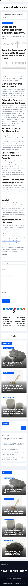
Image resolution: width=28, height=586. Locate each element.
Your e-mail (5, 263)
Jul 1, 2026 (10, 390)
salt (19, 36)
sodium (4, 38)
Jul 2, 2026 (11, 365)
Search (5, 423)
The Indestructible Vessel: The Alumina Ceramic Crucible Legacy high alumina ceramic (13, 411)
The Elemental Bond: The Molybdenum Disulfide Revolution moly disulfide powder (13, 453)
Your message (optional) (8, 276)
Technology (16, 583)
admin (15, 336)
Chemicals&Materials (7, 23)
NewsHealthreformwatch (15, 7)
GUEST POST (23, 583)
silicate (22, 36)
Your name (4, 257)
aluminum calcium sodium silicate (11, 241)
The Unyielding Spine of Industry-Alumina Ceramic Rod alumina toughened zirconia (14, 458)
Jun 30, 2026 (11, 415)
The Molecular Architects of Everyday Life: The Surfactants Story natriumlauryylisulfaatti (13, 386)
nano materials (4, 564)
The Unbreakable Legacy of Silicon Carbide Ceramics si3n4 (13, 363)
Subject (4, 269)
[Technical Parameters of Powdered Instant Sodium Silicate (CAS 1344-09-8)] (14, 66)
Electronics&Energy (8, 583)
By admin (4, 36)
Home (9, 581)
